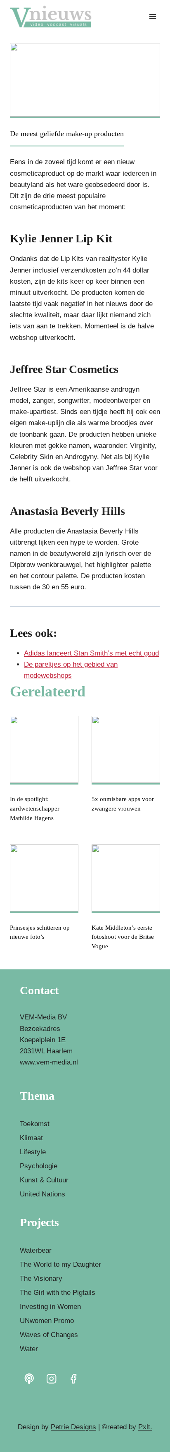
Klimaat (31, 1138)
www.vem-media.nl (49, 1062)
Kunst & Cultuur (44, 1180)
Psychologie (38, 1166)
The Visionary (41, 1278)
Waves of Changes (49, 1335)
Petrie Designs (73, 1427)
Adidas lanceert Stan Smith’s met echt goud (91, 653)
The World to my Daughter (60, 1264)
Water (29, 1349)
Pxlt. (145, 1427)
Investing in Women (50, 1307)
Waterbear (36, 1250)
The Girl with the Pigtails (57, 1293)
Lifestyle (33, 1152)
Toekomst (35, 1124)
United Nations (42, 1194)
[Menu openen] (152, 16)
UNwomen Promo (47, 1321)
